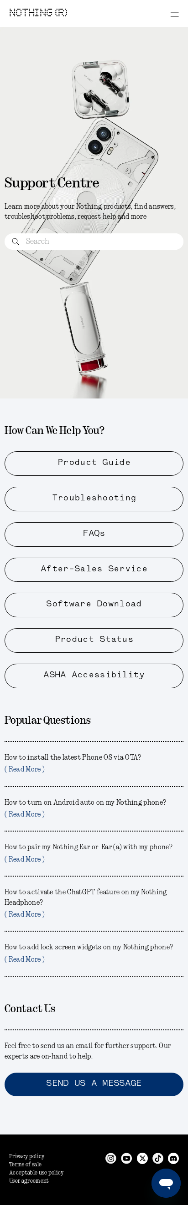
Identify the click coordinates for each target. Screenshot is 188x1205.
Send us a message (93, 1084)
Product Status (94, 640)
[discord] (173, 1157)
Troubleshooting (94, 498)
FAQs (94, 534)
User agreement (29, 1181)
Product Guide (94, 463)
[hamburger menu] (175, 14)
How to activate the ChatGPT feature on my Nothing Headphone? (86, 903)
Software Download (93, 604)
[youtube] (126, 1157)
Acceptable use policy (36, 1172)
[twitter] (142, 1157)
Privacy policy (26, 1156)
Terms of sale (25, 1164)
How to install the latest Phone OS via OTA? (73, 764)
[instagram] (110, 1157)
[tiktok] (157, 1157)
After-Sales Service (94, 569)
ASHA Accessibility (93, 675)
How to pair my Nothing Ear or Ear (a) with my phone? (88, 853)
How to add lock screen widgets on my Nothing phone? (89, 953)
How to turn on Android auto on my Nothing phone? (85, 809)
